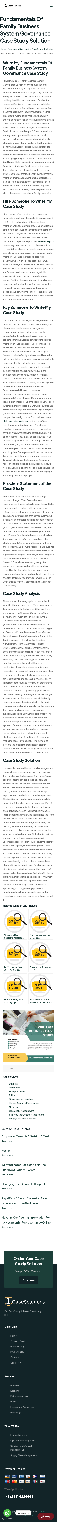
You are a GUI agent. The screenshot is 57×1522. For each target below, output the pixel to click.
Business (13, 1083)
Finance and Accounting (21, 1099)
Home (3, 49)
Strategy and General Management (26, 1114)
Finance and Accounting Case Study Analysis (30, 49)
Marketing (14, 1107)
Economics (14, 1087)
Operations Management (21, 1110)
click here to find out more (15, 421)
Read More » (7, 1141)
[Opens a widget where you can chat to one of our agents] (45, 1516)
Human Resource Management (24, 1103)
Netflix (6, 1150)
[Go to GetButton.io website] (7, 1519)
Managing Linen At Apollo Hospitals (24, 1184)
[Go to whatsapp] (7, 1513)
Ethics (12, 1095)
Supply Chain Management (22, 1118)
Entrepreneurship (17, 1091)
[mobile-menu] (51, 6)
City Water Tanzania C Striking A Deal (25, 1136)
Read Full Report (46, 241)
